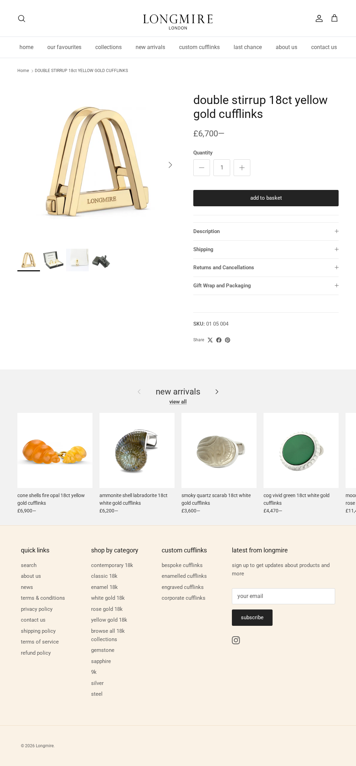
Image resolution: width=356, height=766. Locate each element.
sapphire (101, 661)
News (27, 587)
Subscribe (252, 617)
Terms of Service (40, 642)
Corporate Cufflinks (183, 598)
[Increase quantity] (242, 167)
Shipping (203, 249)
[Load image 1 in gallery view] (97, 161)
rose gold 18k (107, 609)
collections (108, 47)
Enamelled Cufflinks (184, 576)
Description (206, 231)
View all (178, 402)
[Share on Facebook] (218, 340)
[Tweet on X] (210, 340)
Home (23, 71)
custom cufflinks (199, 47)
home (26, 47)
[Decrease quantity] (201, 167)
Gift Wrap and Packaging (222, 285)
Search (29, 565)
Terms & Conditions (43, 598)
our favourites (64, 47)
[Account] (317, 18)
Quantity (202, 153)
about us (286, 47)
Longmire (45, 745)
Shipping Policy (38, 631)
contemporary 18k (112, 565)
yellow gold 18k (109, 620)
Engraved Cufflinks (183, 587)
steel (97, 694)
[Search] (21, 18)
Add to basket (266, 198)
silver (97, 683)
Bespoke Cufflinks (182, 565)
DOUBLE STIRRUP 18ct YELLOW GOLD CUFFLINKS (81, 71)
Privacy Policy (36, 609)
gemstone (102, 650)
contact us (324, 47)
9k (94, 672)
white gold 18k (108, 598)
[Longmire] (178, 18)
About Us (31, 576)
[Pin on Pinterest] (227, 340)
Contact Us (33, 620)
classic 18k (104, 576)
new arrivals (150, 47)
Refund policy (36, 653)
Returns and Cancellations (223, 267)
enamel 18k (104, 587)
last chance (248, 47)
